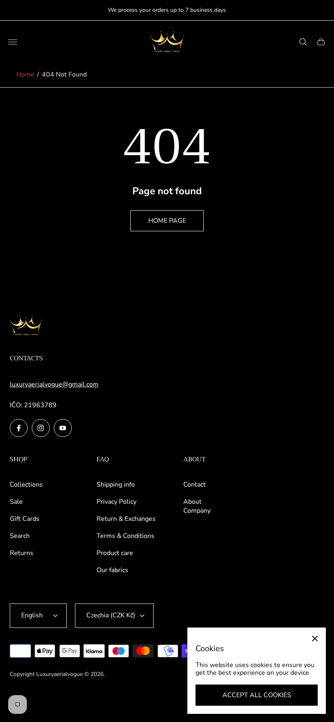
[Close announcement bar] (321, 10)
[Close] (315, 638)
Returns (21, 553)
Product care (115, 553)
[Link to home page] (26, 326)
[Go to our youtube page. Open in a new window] (63, 428)
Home (25, 74)
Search (20, 535)
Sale (16, 501)
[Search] (303, 42)
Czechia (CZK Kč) (110, 615)
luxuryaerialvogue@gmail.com (54, 384)
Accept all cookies (256, 695)
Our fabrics (112, 570)
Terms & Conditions (125, 535)
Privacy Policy (116, 501)
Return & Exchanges (126, 518)
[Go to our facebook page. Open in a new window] (19, 428)
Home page (167, 220)
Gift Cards (25, 518)
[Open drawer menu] (13, 42)
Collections (26, 484)
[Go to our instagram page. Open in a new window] (41, 428)
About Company (197, 506)
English (32, 615)
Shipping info (116, 484)
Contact (194, 484)
